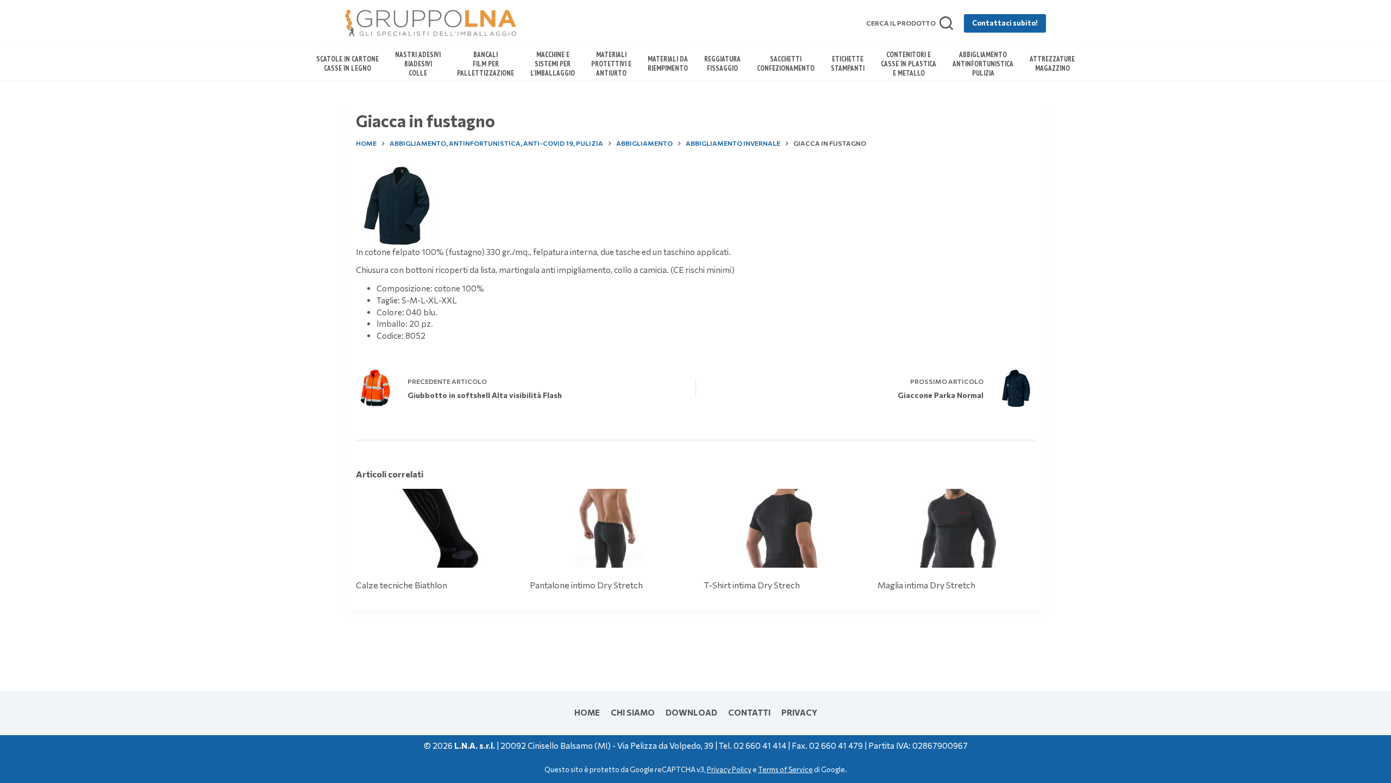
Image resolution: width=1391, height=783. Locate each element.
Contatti (749, 712)
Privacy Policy (729, 769)
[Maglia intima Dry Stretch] (956, 528)
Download (691, 712)
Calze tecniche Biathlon (401, 585)
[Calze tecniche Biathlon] (434, 528)
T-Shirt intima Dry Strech (752, 585)
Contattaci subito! (1005, 22)
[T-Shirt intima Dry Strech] (782, 528)
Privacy (799, 712)
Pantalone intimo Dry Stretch (586, 585)
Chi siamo (633, 712)
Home (587, 712)
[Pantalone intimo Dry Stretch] (608, 528)
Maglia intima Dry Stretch (926, 585)
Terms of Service (785, 769)
